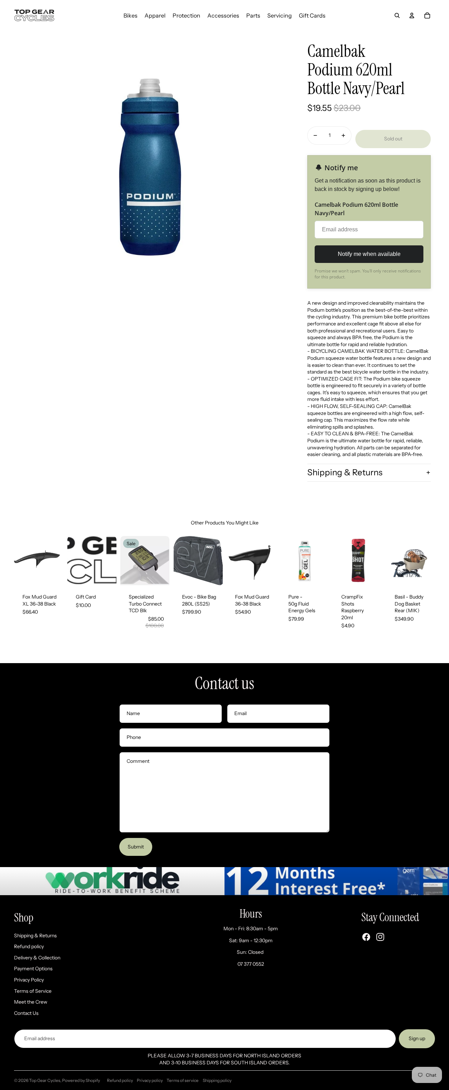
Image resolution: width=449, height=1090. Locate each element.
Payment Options (33, 968)
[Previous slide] (19, 560)
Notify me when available (369, 254)
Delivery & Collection (37, 957)
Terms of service (183, 1080)
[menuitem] (130, 15)
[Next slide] (57, 560)
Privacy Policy (29, 980)
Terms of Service (33, 991)
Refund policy (29, 946)
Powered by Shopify (81, 1080)
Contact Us (26, 1013)
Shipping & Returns (344, 472)
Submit (136, 847)
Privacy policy (150, 1080)
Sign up (417, 1038)
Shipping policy (217, 1080)
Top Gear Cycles (44, 1080)
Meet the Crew (30, 1002)
